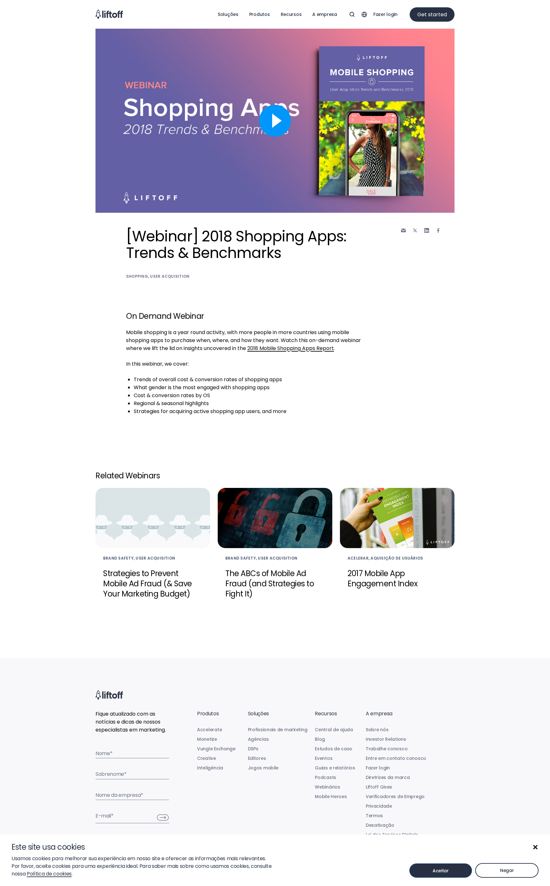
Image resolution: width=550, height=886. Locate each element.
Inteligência (210, 768)
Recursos (291, 14)
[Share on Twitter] (415, 230)
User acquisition (169, 276)
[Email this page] (403, 230)
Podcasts (325, 777)
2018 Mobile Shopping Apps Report (290, 348)
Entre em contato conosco (396, 758)
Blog (320, 739)
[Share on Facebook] (438, 230)
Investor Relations (386, 739)
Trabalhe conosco (387, 749)
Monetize (207, 739)
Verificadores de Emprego (395, 796)
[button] (535, 847)
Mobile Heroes (331, 796)
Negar (507, 870)
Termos (374, 815)
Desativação (380, 825)
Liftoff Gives (379, 787)
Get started (432, 14)
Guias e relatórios (335, 768)
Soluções (228, 14)
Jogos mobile (263, 768)
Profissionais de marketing (277, 729)
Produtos (259, 14)
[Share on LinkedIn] (426, 230)
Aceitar (441, 871)
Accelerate (209, 729)
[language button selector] (364, 14)
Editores (257, 758)
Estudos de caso (333, 749)
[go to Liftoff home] (109, 14)
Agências (258, 739)
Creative (206, 758)
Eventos (323, 758)
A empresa (324, 14)
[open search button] (352, 14)
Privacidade (379, 806)
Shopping (137, 276)
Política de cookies (49, 873)
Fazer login (385, 14)
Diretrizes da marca (388, 777)
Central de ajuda (334, 729)
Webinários (327, 787)
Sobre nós (377, 729)
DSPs (253, 749)
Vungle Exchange (216, 749)
